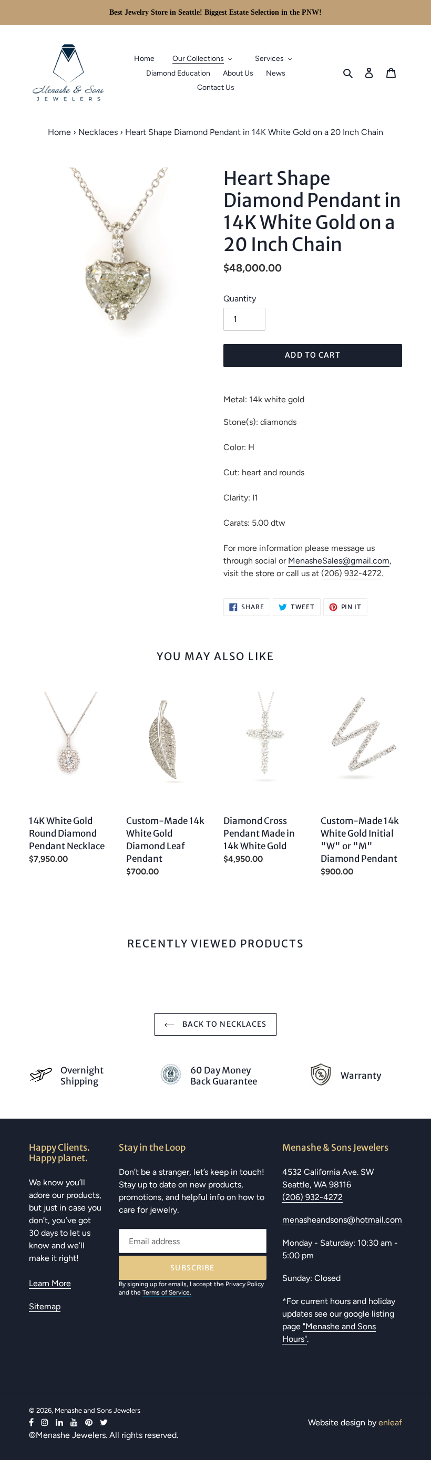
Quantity (239, 299)
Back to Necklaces (223, 1024)
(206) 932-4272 (351, 573)
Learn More (50, 1283)
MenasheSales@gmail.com (338, 561)
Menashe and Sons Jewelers (97, 1410)
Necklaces (98, 132)
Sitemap (44, 1306)
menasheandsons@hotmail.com (342, 1220)
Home (59, 132)
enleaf (390, 1422)
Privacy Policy (244, 1284)
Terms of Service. (166, 1292)
